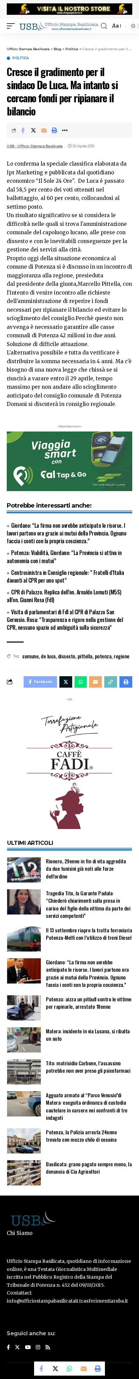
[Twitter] (17, 1347)
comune (30, 656)
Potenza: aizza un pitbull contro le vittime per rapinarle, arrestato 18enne (89, 1002)
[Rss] (47, 1347)
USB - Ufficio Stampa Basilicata (35, 146)
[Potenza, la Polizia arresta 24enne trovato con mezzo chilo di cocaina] (24, 1140)
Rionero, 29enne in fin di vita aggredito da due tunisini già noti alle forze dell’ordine (86, 868)
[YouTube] (28, 1347)
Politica (20, 58)
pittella (85, 656)
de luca (48, 656)
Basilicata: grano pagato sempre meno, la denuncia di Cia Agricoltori (89, 1167)
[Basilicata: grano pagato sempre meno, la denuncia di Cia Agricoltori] (24, 1172)
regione (122, 656)
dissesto (66, 656)
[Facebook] (8, 1347)
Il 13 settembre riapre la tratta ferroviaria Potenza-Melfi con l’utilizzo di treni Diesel (89, 933)
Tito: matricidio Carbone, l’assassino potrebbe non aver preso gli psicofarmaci (88, 1066)
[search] (104, 26)
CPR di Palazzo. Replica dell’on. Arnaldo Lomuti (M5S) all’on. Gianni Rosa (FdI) (64, 596)
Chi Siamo (19, 1233)
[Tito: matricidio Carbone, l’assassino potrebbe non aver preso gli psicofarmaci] (24, 1071)
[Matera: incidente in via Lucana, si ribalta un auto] (24, 1040)
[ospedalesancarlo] (69, 37)
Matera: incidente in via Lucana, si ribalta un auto (88, 1034)
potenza (103, 656)
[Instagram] (38, 1347)
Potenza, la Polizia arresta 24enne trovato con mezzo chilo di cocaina (81, 1135)
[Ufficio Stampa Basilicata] (58, 26)
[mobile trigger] (12, 26)
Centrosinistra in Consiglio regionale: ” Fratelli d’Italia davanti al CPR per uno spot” (65, 576)
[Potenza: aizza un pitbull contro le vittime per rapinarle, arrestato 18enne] (24, 1008)
